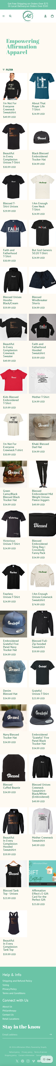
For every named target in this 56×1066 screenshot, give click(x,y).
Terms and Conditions (13, 993)
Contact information (26, 1055)
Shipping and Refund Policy (17, 980)
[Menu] (3, 16)
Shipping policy (11, 1055)
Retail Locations (10, 1018)
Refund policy (14, 1052)
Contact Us (8, 1014)
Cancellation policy (43, 1055)
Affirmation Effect (23, 1047)
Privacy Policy (9, 988)
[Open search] (10, 16)
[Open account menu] (45, 16)
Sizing (5, 984)
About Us (7, 1006)
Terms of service (40, 1052)
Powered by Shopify (39, 1047)
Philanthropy (9, 1010)
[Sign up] (51, 1034)
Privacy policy (27, 1052)
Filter (9, 69)
